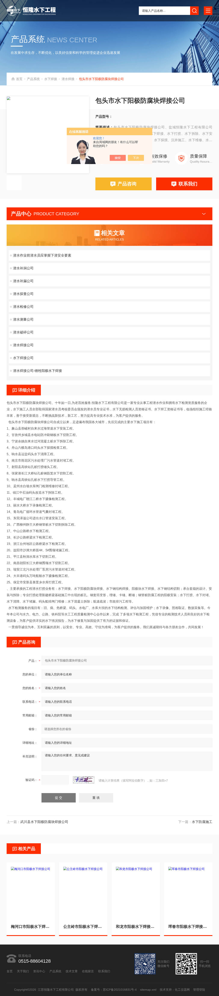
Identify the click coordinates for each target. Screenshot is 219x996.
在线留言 (88, 971)
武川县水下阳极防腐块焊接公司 (44, 822)
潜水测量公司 (23, 319)
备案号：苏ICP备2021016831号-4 (113, 989)
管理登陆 (199, 989)
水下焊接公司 (23, 358)
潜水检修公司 (23, 306)
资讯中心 (39, 971)
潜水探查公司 (23, 294)
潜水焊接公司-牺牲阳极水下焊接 (37, 371)
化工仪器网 (182, 989)
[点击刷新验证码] (83, 779)
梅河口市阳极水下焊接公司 (31, 926)
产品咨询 (127, 183)
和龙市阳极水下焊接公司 (136, 926)
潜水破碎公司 (23, 332)
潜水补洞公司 (23, 268)
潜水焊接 (68, 79)
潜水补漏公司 (23, 281)
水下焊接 (50, 79)
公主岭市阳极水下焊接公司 (83, 926)
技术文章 (72, 971)
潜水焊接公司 (23, 345)
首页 (19, 79)
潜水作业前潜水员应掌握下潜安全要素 (42, 255)
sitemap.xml (148, 989)
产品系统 (33, 79)
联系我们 (188, 183)
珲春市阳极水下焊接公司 (188, 926)
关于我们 (23, 971)
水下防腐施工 (202, 822)
